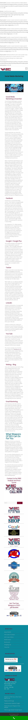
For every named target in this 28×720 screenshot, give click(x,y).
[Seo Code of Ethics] (14, 582)
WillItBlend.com (17, 349)
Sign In (11, 546)
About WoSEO (7, 632)
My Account (7, 642)
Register (16, 546)
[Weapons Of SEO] (5, 71)
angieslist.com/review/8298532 (10, 661)
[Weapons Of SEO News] (14, 545)
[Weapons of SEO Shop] (14, 522)
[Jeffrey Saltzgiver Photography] (14, 600)
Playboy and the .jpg (9, 701)
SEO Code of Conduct (9, 634)
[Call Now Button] (14, 718)
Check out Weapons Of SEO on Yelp (12, 657)
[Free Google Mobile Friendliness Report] (14, 535)
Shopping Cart (7, 644)
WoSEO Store (7, 639)
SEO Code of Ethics (9, 637)
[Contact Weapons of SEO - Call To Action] (14, 513)
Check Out (6, 647)
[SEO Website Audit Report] (14, 558)
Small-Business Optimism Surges (12, 703)
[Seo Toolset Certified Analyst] (14, 569)
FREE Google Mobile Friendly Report (13, 710)
